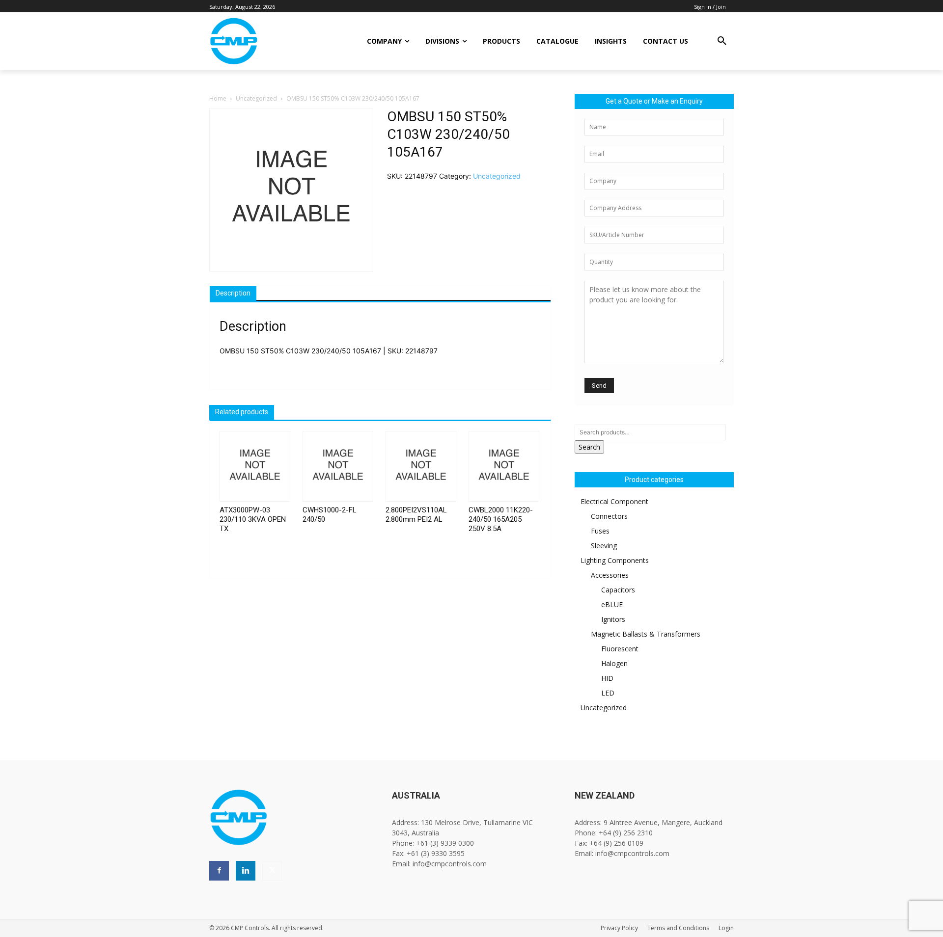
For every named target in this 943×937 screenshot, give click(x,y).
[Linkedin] (245, 871)
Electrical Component (614, 501)
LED (607, 692)
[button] (722, 41)
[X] (272, 871)
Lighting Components (615, 560)
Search (589, 447)
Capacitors (618, 589)
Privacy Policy (619, 928)
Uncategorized (256, 98)
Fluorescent (619, 648)
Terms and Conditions (678, 928)
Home (217, 98)
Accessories (610, 575)
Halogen (614, 663)
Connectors (609, 516)
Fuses (600, 530)
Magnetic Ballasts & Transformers (645, 634)
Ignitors (613, 619)
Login (726, 928)
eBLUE (612, 604)
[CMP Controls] (267, 41)
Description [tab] (233, 293)
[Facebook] (219, 871)
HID (607, 678)
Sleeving (604, 545)
